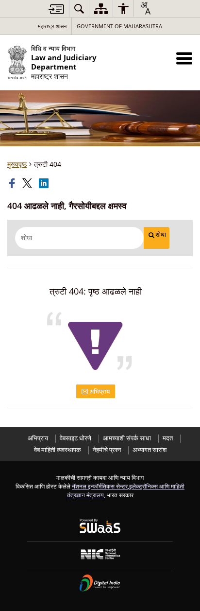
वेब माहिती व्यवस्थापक (57, 450)
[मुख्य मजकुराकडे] (56, 9)
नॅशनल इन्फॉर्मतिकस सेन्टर (100, 486)
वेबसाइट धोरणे (75, 438)
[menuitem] (79, 8)
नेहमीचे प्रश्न (107, 450)
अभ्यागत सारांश (150, 450)
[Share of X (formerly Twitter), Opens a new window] (28, 183)
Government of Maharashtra (119, 26)
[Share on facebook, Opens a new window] (13, 183)
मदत (168, 438)
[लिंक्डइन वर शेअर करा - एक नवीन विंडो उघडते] (44, 183)
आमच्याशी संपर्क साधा (127, 438)
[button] (184, 58)
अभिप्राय (99, 391)
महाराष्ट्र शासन (52, 26)
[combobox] (145, 8)
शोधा (160, 234)
